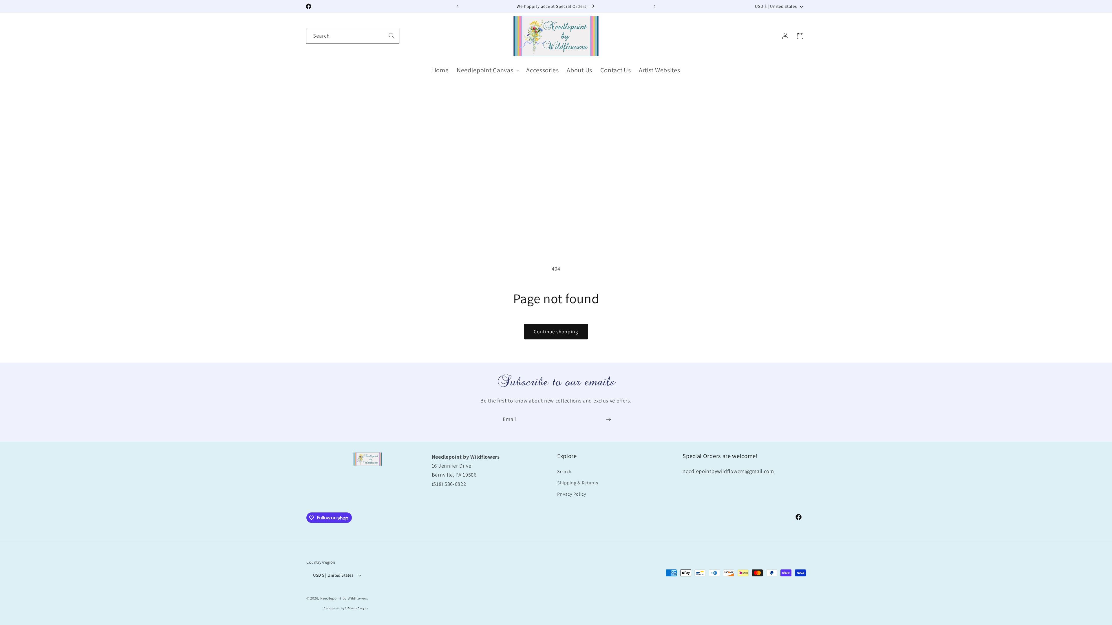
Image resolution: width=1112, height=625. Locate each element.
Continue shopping (556, 331)
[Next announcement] (654, 6)
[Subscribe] (608, 419)
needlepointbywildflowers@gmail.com (728, 471)
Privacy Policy (571, 494)
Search (564, 471)
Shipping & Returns (577, 483)
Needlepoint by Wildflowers (344, 598)
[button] (487, 70)
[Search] (391, 35)
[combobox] (352, 35)
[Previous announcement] (457, 6)
